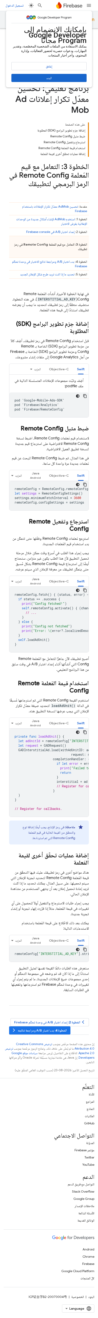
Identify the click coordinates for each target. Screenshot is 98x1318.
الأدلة (91, 1094)
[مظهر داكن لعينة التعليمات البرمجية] (77, 396)
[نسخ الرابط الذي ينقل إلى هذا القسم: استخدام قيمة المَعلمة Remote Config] (65, 691)
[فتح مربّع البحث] (40, 5)
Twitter (89, 1157)
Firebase (88, 1264)
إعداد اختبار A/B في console (50, 232)
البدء (49, 78)
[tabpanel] (49, 397)
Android (88, 1249)
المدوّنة (90, 1143)
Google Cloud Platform (77, 1271)
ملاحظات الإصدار (84, 1206)
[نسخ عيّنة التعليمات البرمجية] (85, 396)
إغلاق (49, 66)
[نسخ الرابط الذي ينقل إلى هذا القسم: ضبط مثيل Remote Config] (16, 429)
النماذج (90, 1109)
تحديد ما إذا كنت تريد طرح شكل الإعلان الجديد (47, 274)
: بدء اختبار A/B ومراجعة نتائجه (39, 1030)
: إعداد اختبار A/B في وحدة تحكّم (50, 1022)
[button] (35, 475)
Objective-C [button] (59, 369)
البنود (91, 1297)
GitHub (89, 1123)
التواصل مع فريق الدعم (81, 1184)
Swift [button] (81, 369)
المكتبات (89, 1116)
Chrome (88, 1257)
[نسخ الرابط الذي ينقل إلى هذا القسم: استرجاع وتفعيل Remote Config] (65, 529)
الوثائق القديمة (85, 1220)
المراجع (90, 1102)
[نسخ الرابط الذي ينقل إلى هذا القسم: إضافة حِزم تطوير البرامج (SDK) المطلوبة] (65, 331)
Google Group (83, 1199)
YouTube (88, 1165)
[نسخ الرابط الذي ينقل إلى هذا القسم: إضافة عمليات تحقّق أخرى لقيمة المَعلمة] (69, 863)
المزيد (37, 369)
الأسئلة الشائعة (86, 1213)
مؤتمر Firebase (84, 1150)
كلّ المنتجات (87, 1278)
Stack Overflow (83, 1191)
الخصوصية (77, 1297)
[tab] (81, 369)
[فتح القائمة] (88, 5)
